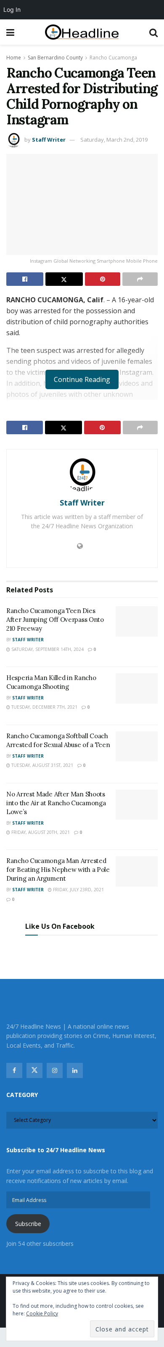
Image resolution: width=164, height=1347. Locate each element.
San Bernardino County (55, 57)
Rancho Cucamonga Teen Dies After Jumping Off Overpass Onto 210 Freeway (55, 619)
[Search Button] (153, 32)
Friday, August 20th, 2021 (40, 832)
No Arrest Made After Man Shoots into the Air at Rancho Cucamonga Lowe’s (56, 803)
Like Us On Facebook (60, 926)
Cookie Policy (42, 1313)
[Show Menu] (10, 32)
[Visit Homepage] (82, 32)
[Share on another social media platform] (140, 279)
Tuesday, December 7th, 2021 (43, 707)
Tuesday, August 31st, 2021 (41, 765)
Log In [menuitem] (12, 9)
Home (13, 57)
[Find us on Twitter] (34, 1070)
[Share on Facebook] (24, 279)
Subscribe (28, 1224)
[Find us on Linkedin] (75, 1070)
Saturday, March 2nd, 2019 (114, 139)
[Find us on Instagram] (55, 1070)
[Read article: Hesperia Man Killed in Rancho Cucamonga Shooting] (137, 688)
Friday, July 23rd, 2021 (78, 890)
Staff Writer (49, 139)
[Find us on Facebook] (14, 1070)
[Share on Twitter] (63, 279)
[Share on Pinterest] (102, 279)
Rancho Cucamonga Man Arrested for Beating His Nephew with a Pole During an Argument (58, 869)
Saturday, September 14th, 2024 (47, 649)
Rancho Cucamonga (113, 57)
